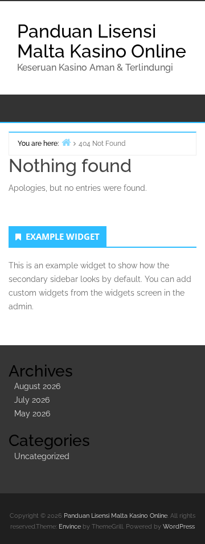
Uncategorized (41, 456)
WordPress (179, 526)
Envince (70, 526)
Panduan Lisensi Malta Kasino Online (101, 41)
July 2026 (32, 399)
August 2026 (37, 386)
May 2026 (32, 413)
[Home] (66, 142)
